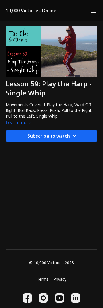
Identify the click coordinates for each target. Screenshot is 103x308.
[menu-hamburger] (93, 10)
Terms (43, 279)
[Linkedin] (75, 298)
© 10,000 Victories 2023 (51, 263)
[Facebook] (27, 298)
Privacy (59, 279)
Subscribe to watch (48, 136)
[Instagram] (43, 298)
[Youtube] (59, 298)
